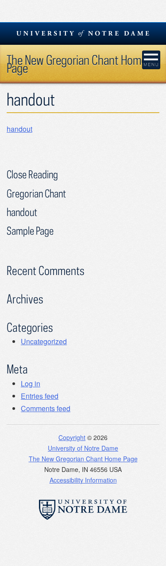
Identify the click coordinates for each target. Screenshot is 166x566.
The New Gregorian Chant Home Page (77, 63)
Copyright (71, 437)
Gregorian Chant (36, 193)
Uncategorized (44, 341)
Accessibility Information (83, 480)
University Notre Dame (83, 33)
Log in (30, 383)
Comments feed (45, 408)
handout (19, 129)
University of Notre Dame (83, 448)
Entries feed (39, 396)
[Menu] (151, 60)
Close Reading (32, 174)
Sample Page (30, 230)
